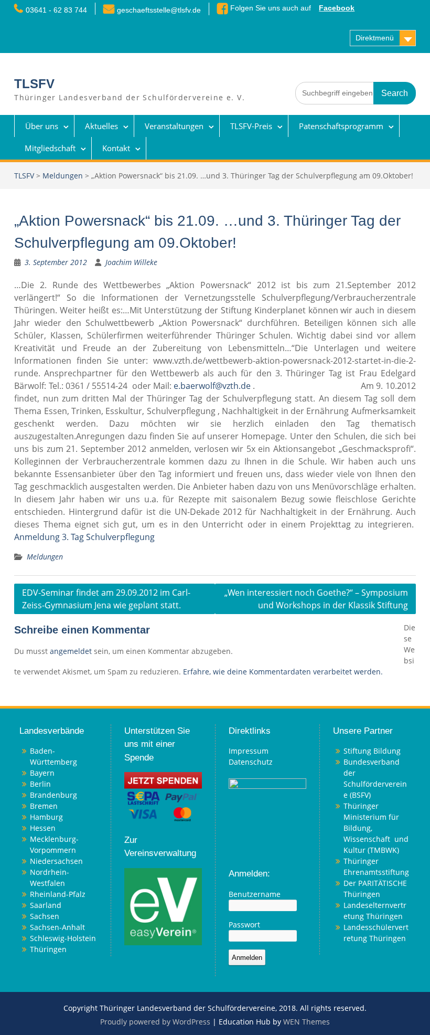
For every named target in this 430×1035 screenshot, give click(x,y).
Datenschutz (251, 762)
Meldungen (62, 176)
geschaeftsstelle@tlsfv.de (159, 10)
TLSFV (34, 84)
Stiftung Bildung (372, 751)
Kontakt (116, 148)
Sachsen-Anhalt (57, 927)
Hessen (43, 828)
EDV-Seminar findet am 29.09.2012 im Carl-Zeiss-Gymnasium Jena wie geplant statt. (106, 599)
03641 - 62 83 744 (56, 10)
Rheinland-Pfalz (57, 894)
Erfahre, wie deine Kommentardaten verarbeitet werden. (283, 672)
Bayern (42, 773)
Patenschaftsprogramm (341, 126)
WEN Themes (306, 1022)
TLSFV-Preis (251, 126)
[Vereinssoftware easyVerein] (163, 906)
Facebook (336, 8)
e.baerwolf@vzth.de (212, 386)
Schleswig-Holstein (63, 938)
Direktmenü (375, 38)
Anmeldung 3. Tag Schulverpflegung (84, 537)
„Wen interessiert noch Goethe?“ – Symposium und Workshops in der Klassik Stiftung (316, 599)
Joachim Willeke (131, 262)
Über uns (41, 126)
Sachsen (44, 916)
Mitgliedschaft (50, 148)
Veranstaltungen (174, 126)
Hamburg (46, 817)
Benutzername (255, 894)
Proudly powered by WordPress (155, 1022)
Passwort (244, 925)
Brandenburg (53, 795)
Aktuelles (101, 126)
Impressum (248, 751)
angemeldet (71, 651)
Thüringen (48, 949)
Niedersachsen (56, 861)
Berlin (40, 784)
